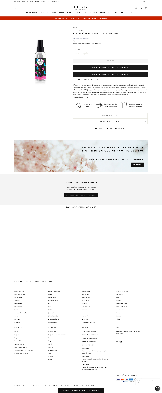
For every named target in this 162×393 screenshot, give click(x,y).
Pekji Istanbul (119, 294)
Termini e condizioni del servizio (23, 350)
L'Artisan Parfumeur (53, 319)
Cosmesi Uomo (91, 13)
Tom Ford (118, 313)
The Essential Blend (121, 303)
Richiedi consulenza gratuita (81, 195)
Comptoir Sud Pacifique (21, 313)
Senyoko (118, 300)
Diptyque (17, 319)
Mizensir (84, 303)
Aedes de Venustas (19, 294)
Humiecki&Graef (53, 300)
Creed (16, 316)
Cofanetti (112, 13)
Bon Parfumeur (18, 307)
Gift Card (124, 13)
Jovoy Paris (51, 313)
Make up (79, 13)
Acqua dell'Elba (19, 291)
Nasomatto (85, 310)
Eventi (37, 1)
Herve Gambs (52, 297)
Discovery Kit (32, 13)
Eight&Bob (17, 322)
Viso (54, 13)
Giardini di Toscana (54, 291)
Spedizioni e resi (110, 115)
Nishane (84, 313)
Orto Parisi (85, 319)
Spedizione (85, 43)
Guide (31, 1)
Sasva (117, 297)
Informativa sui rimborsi (21, 353)
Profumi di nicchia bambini (90, 335)
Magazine (25, 1)
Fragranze (45, 13)
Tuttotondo (78, 30)
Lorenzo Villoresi (53, 322)
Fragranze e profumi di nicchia (57, 335)
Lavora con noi (55, 1)
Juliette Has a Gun (53, 316)
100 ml (77, 54)
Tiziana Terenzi (120, 310)
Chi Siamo (17, 1)
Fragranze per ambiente (89, 331)
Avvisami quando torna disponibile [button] (110, 67)
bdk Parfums (18, 303)
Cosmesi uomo (52, 350)
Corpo (61, 13)
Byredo (16, 310)
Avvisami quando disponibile (81, 38)
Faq (48, 1)
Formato (76, 50)
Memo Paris (85, 294)
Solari (103, 13)
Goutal (50, 294)
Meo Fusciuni (86, 297)
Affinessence (18, 297)
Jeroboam (51, 310)
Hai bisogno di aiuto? (110, 121)
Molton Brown (86, 307)
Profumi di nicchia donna (89, 338)
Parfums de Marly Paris (88, 322)
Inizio (74, 27)
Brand (133, 13)
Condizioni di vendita (20, 347)
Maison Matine (86, 291)
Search (16, 332)
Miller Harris (85, 300)
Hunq (49, 303)
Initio (49, 307)
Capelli (70, 13)
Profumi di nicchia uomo (89, 341)
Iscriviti (137, 164)
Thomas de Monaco (121, 307)
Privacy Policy (18, 341)
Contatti (43, 1)
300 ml (85, 54)
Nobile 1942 (85, 316)
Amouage (17, 300)
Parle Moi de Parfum (122, 291)
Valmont (118, 319)
